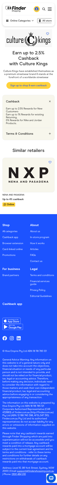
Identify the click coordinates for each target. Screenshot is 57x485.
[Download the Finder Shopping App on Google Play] (12, 327)
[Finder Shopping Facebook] (4, 338)
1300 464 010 (19, 474)
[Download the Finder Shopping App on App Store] (12, 321)
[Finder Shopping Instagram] (11, 338)
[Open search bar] (43, 9)
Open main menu (50, 9)
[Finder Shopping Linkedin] (18, 338)
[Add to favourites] (47, 34)
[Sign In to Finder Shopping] (37, 9)
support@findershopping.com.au (35, 471)
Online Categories (20, 20)
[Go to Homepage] (15, 9)
